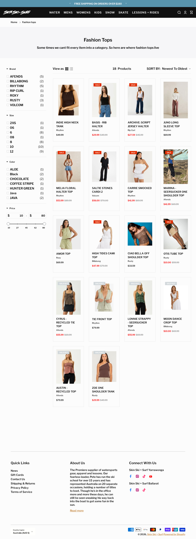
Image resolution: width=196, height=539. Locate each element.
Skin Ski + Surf (155, 534)
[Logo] (17, 12)
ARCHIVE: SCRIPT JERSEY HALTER (139, 124)
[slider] (8, 223)
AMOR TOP (63, 253)
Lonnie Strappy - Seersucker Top (139, 322)
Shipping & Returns (23, 483)
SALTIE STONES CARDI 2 (102, 190)
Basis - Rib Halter (99, 124)
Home (14, 22)
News (14, 470)
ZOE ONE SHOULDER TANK (103, 389)
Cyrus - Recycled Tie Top (65, 322)
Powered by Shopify (174, 534)
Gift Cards (17, 474)
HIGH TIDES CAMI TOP (103, 255)
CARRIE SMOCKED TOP (140, 190)
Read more (77, 510)
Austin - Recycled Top (66, 389)
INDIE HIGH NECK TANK (67, 124)
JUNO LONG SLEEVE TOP (172, 124)
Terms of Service (21, 491)
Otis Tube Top (173, 253)
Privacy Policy (20, 487)
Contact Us (18, 479)
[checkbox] (27, 76)
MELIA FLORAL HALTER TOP (66, 190)
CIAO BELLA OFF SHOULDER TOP (139, 255)
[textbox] (17, 215)
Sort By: (153, 68)
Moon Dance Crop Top (173, 320)
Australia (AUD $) (21, 533)
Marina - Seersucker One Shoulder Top (175, 192)
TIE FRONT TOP (102, 319)
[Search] (179, 12)
